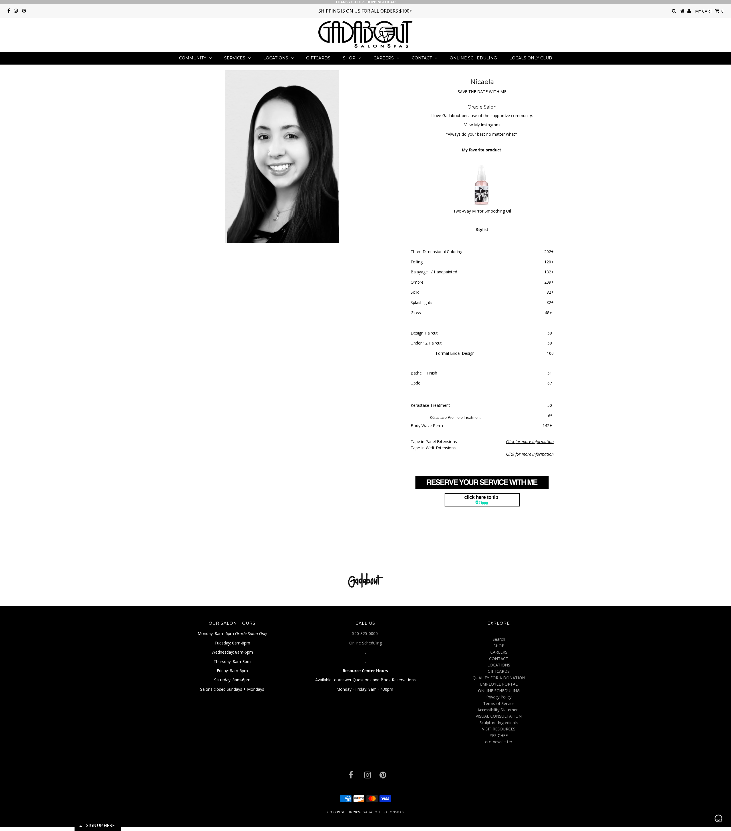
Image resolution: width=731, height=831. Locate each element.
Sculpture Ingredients (498, 722)
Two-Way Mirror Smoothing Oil (482, 211)
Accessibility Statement (498, 709)
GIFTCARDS (318, 58)
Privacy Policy (498, 697)
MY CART (709, 11)
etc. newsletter (498, 741)
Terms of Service (499, 703)
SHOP (349, 58)
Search (499, 639)
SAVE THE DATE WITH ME (482, 91)
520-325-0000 (365, 633)
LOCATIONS (275, 58)
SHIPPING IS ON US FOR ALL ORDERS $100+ (365, 11)
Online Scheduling (365, 643)
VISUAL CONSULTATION (499, 716)
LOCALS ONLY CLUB (530, 58)
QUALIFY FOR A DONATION (499, 677)
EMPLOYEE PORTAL (499, 684)
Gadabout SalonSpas (383, 812)
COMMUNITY (192, 58)
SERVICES (234, 58)
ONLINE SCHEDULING (473, 58)
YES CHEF (499, 735)
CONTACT (422, 58)
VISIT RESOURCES (498, 729)
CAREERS (383, 58)
